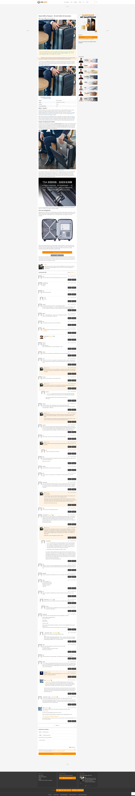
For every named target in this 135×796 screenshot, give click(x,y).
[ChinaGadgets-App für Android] (45, 313)
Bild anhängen (72, 747)
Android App (81, 790)
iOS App (74, 790)
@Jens (48, 393)
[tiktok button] (65, 790)
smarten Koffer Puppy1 (48, 114)
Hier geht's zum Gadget (57, 252)
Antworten (74, 279)
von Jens (53, 18)
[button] (85, 785)
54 (42, 18)
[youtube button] (60, 790)
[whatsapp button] (67, 790)
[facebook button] (57, 790)
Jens (45, 264)
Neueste (72, 272)
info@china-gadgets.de (66, 673)
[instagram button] (62, 790)
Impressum (50, 794)
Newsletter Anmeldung (88, 37)
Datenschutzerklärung (73, 794)
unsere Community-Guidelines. (59, 751)
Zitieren (69, 279)
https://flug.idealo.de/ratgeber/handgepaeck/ (50, 716)
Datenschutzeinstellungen (82, 794)
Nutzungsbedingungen (64, 794)
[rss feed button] (70, 790)
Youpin (55, 116)
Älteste (75, 272)
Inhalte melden (56, 794)
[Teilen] (57, 255)
